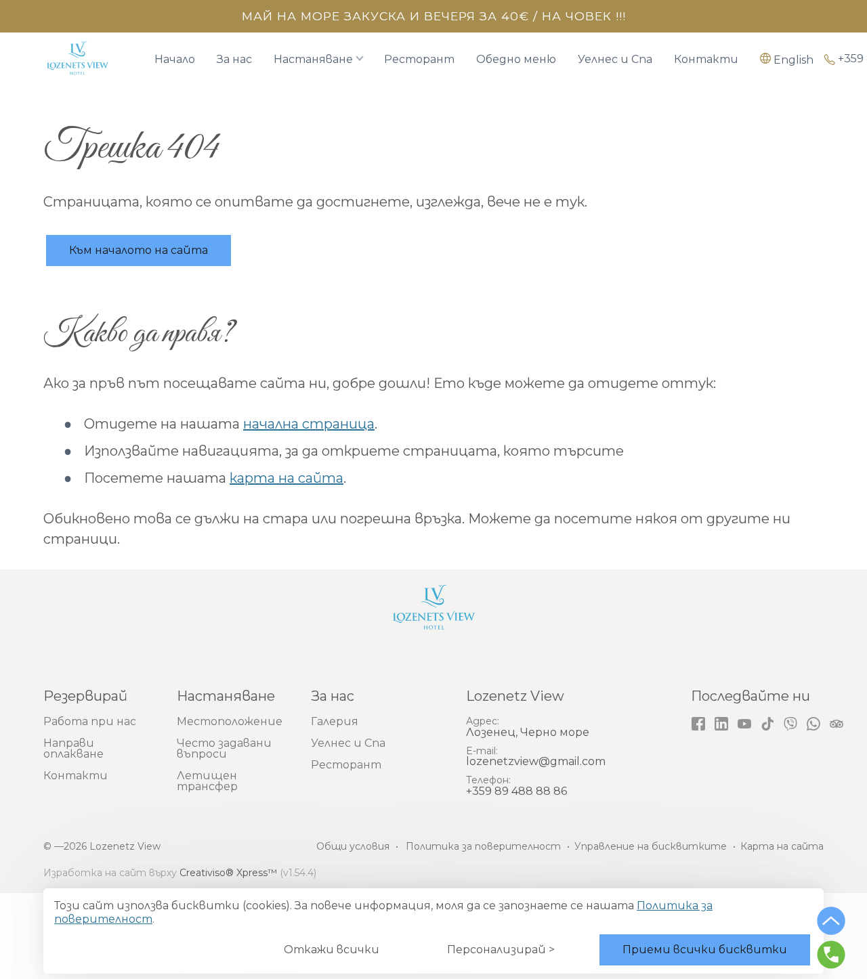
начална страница (309, 424)
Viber (790, 723)
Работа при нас (89, 721)
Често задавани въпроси (224, 748)
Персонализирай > (501, 949)
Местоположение (229, 721)
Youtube (744, 723)
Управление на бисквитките (650, 846)
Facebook (698, 723)
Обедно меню (516, 59)
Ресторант (419, 59)
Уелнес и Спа (615, 59)
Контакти (706, 59)
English (793, 59)
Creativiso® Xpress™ (228, 873)
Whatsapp (813, 723)
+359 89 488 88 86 (516, 791)
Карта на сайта (782, 846)
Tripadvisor (836, 723)
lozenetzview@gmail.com (536, 761)
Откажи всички (331, 949)
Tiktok (767, 723)
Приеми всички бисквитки (704, 949)
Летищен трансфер (207, 781)
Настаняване (313, 59)
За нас (234, 59)
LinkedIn (721, 723)
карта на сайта (286, 478)
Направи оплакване (73, 748)
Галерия (334, 721)
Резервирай (85, 696)
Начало (174, 59)
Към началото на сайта (138, 250)
